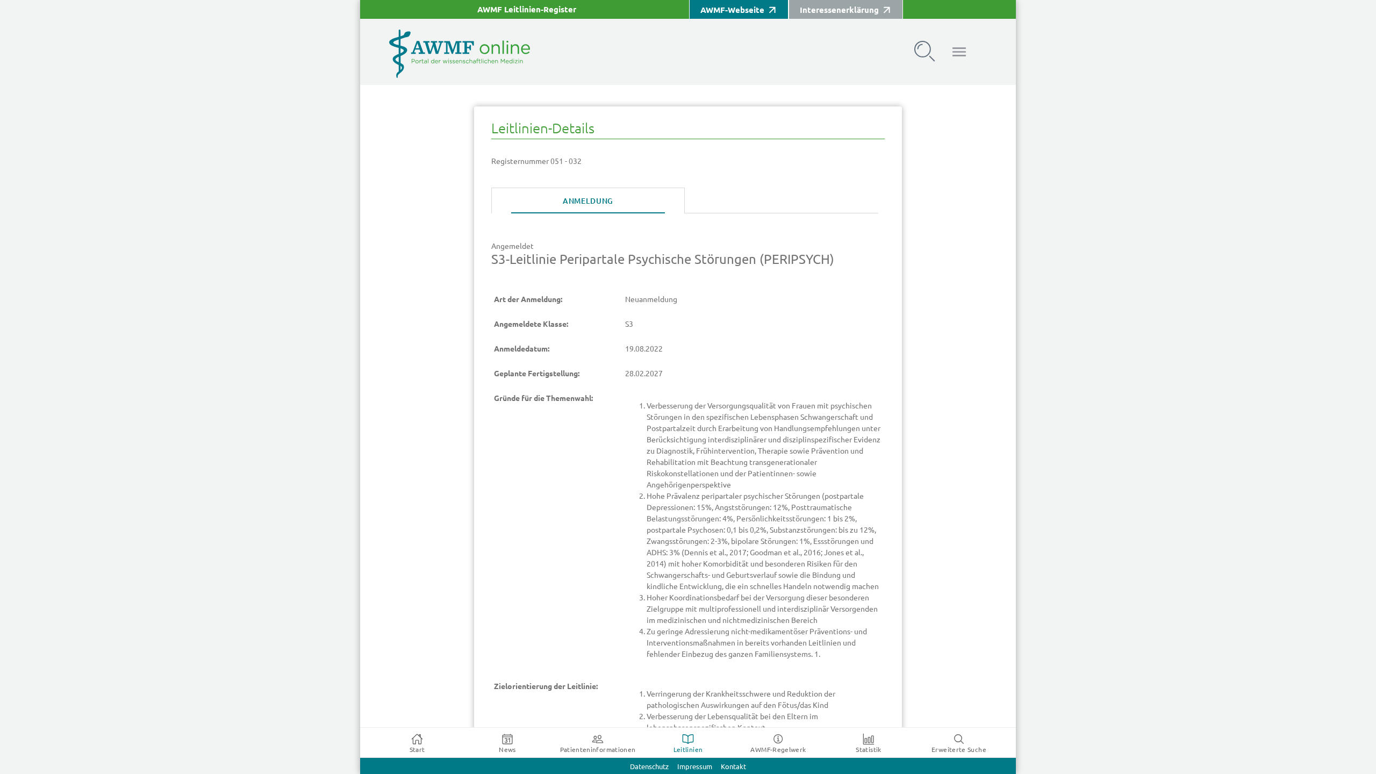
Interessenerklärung (839, 10)
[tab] (588, 201)
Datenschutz (649, 767)
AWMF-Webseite (732, 10)
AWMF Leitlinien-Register (526, 9)
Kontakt (733, 767)
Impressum (694, 767)
